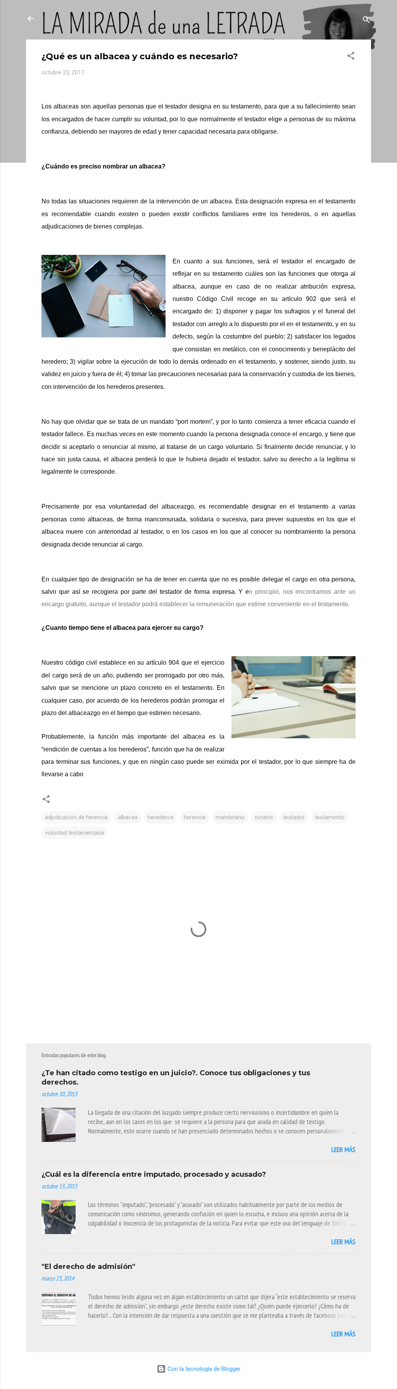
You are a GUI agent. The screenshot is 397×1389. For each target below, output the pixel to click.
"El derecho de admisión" (88, 1266)
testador (294, 817)
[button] (351, 57)
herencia (194, 817)
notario (264, 817)
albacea (128, 817)
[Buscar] (366, 21)
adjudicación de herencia (76, 817)
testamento (330, 817)
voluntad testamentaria (74, 832)
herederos (161, 817)
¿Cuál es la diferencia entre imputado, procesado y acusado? (153, 1174)
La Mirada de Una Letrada (99, 18)
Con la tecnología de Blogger (203, 1368)
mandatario (230, 817)
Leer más (343, 1149)
